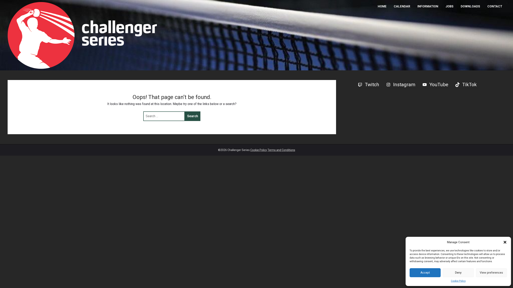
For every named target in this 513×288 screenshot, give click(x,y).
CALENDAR (402, 6)
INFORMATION (427, 6)
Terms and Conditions (281, 150)
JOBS (449, 6)
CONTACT (494, 6)
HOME (382, 6)
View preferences (491, 272)
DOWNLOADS (470, 6)
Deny (458, 272)
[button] (505, 242)
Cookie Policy (458, 281)
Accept (425, 272)
